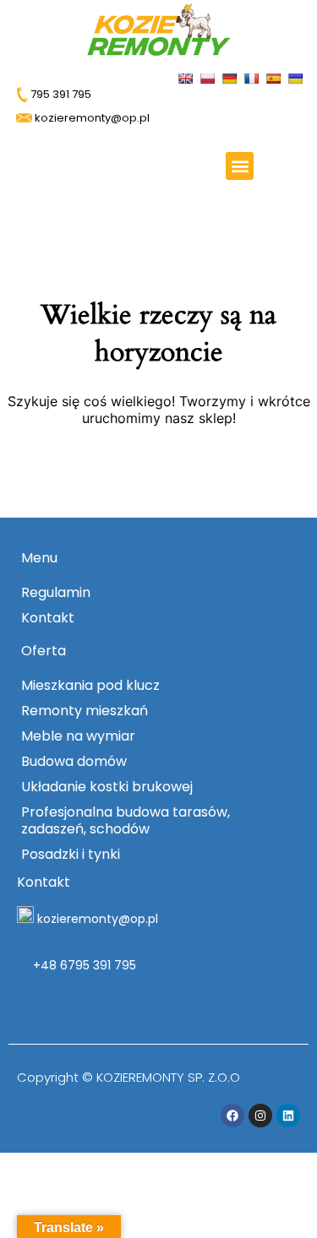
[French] (253, 77)
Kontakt (47, 617)
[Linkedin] (288, 1115)
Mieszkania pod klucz (90, 685)
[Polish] (209, 77)
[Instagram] (260, 1115)
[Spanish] (275, 77)
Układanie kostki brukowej (107, 786)
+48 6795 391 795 (83, 965)
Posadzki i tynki (70, 854)
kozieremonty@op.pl (97, 918)
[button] (240, 166)
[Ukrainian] (297, 77)
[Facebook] (232, 1115)
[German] (231, 77)
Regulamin (55, 592)
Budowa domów (74, 761)
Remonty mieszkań (84, 710)
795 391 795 (59, 94)
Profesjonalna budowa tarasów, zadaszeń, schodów (125, 820)
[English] (187, 77)
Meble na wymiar (78, 736)
